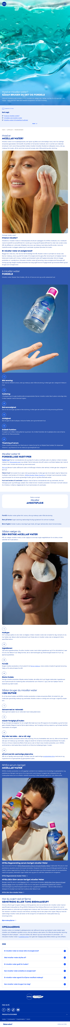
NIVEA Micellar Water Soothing (35, 475)
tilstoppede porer (15, 462)
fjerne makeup (35, 666)
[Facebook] (3, 1010)
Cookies (4, 1019)
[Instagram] (8, 1010)
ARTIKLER (10, 130)
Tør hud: (4, 467)
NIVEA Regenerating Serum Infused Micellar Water (34, 866)
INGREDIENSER (19, 130)
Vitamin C (23, 882)
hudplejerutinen (24, 937)
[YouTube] (18, 1010)
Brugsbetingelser (21, 1019)
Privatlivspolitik (11, 1019)
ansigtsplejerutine (49, 756)
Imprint (28, 1019)
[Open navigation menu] (65, 4)
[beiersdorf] (7, 1024)
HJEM (3, 130)
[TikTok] (13, 1010)
